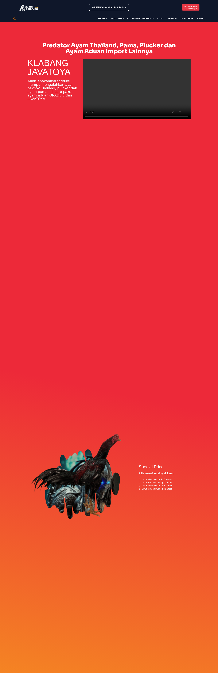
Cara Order (187, 18)
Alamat (201, 18)
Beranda (102, 18)
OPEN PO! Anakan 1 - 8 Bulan (109, 7)
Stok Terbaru (117, 18)
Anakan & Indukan (141, 18)
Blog (160, 18)
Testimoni (171, 18)
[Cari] (14, 19)
